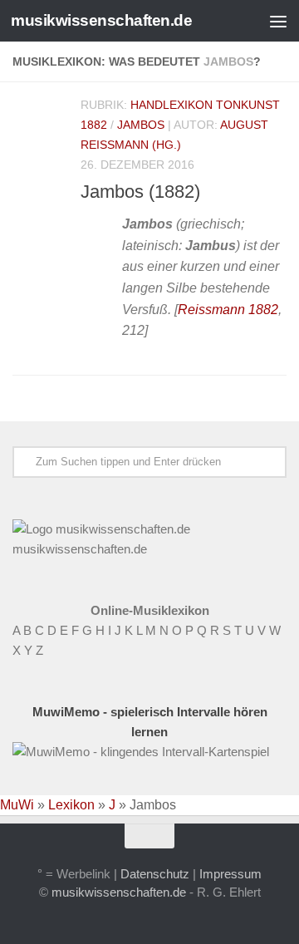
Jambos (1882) (140, 191)
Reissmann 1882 (228, 309)
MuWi (17, 805)
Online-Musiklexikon (150, 610)
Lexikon (71, 805)
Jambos (140, 124)
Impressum (230, 874)
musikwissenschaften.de (101, 20)
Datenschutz (154, 874)
